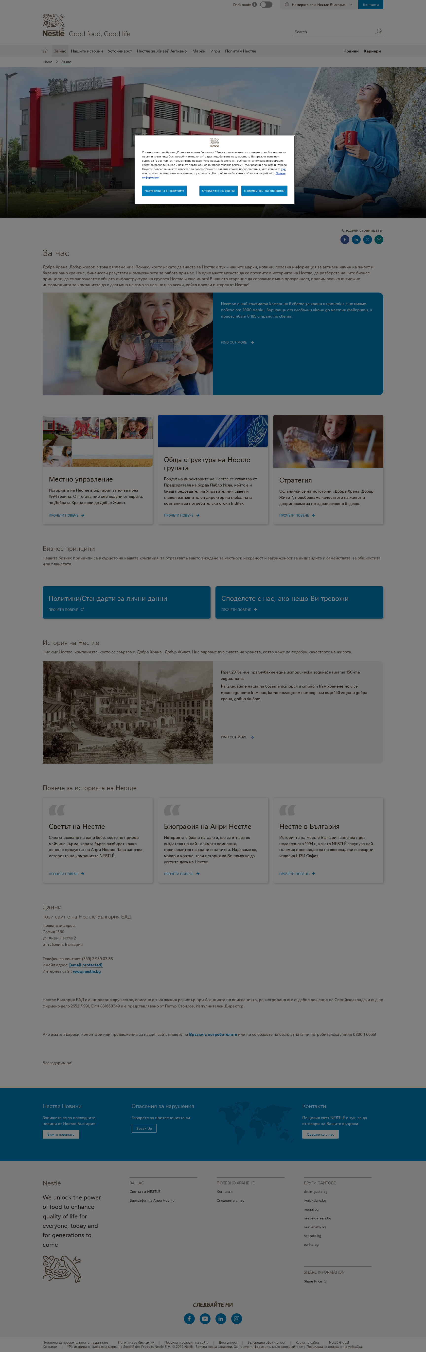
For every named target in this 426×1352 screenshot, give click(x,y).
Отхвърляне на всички (218, 190)
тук (283, 169)
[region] (215, 169)
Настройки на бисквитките (164, 190)
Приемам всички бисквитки (264, 190)
